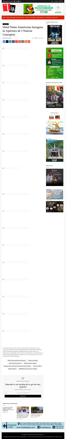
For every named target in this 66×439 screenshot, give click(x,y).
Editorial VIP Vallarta (7, 38)
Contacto (56, 1)
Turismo (27, 17)
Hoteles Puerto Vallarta (30, 363)
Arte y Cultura (33, 17)
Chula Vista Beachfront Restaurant (17, 360)
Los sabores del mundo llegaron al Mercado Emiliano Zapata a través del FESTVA (8, 409)
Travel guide (48, 17)
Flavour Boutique (33, 360)
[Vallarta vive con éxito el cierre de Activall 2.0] (37, 410)
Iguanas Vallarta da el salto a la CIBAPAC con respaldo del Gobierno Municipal (23, 416)
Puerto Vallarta (38, 366)
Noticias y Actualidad (11, 17)
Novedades (5, 24)
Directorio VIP (54, 17)
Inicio (52, 1)
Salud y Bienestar (40, 17)
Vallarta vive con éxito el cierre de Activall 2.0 (36, 415)
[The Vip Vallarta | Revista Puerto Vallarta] (9, 8)
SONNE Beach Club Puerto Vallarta (28, 368)
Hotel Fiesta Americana (15, 363)
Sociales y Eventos (20, 17)
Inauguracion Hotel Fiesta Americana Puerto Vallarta (18, 366)
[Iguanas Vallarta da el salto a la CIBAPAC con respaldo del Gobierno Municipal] (23, 410)
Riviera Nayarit (12, 368)
